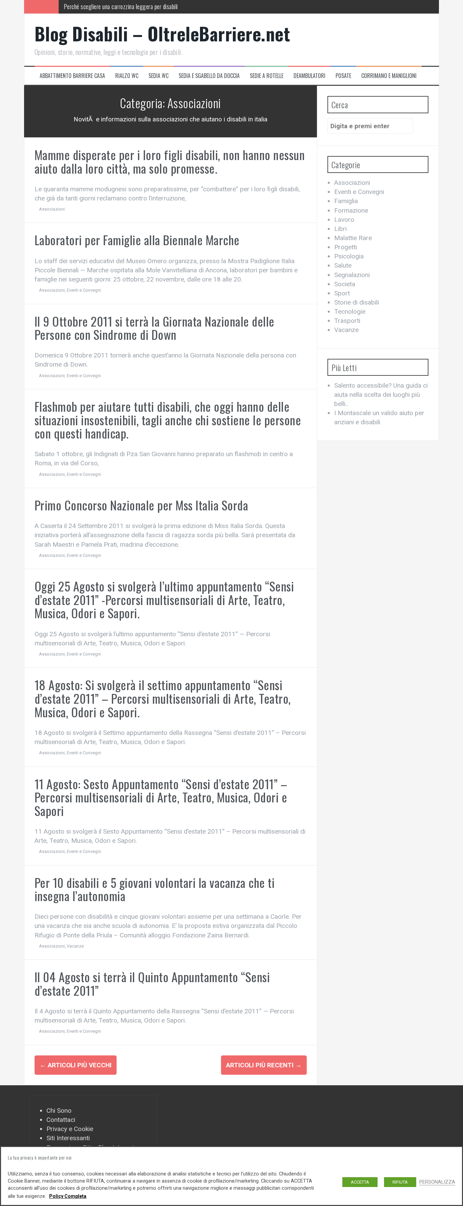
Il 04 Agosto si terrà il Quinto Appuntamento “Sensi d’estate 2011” (152, 983)
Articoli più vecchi (76, 1065)
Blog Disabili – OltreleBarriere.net (162, 33)
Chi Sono (59, 1110)
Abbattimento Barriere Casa (72, 76)
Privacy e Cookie (69, 1129)
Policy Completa (67, 1196)
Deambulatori (309, 76)
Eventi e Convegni (84, 290)
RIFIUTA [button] (400, 1182)
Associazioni (52, 209)
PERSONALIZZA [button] (437, 1182)
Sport (342, 293)
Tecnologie (349, 311)
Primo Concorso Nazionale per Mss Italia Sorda (141, 505)
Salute (342, 265)
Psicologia (349, 256)
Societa (344, 284)
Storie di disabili (356, 302)
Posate (343, 76)
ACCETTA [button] (360, 1182)
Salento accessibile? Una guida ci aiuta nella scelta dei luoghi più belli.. (381, 395)
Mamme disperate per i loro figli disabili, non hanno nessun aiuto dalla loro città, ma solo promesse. (170, 161)
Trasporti (347, 321)
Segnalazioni (352, 275)
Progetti (345, 247)
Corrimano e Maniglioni (389, 76)
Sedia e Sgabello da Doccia (209, 76)
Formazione (351, 210)
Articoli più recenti (264, 1065)
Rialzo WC (126, 76)
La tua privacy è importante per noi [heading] (40, 1157)
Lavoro (344, 219)
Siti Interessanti (68, 1138)
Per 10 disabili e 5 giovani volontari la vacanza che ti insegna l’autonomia (155, 889)
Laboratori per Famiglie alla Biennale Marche (137, 240)
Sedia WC (158, 76)
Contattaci (60, 1120)
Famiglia (346, 201)
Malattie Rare (353, 238)
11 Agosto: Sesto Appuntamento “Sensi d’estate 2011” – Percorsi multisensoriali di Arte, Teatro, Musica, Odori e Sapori (161, 797)
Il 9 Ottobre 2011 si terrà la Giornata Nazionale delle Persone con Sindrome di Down (155, 328)
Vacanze (75, 946)
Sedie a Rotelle (266, 76)
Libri (340, 229)
